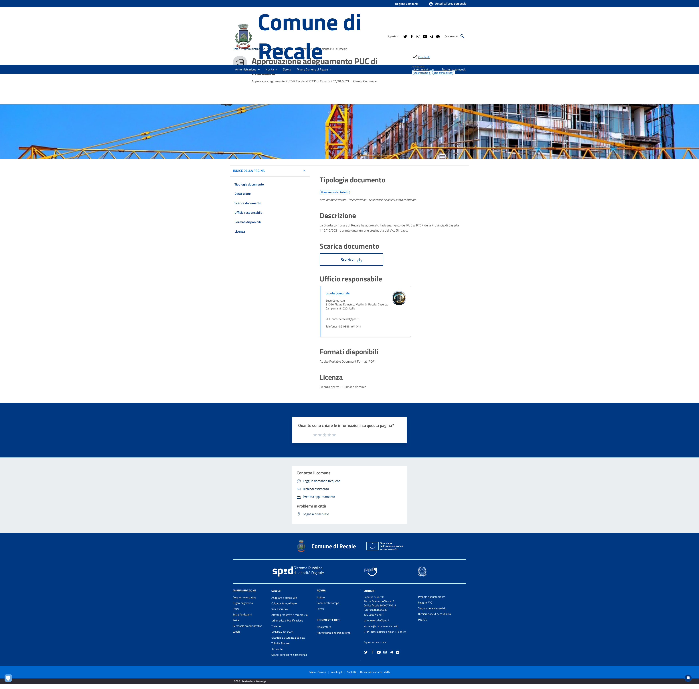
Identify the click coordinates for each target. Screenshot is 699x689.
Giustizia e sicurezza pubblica (288, 637)
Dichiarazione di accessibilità (434, 614)
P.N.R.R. (422, 619)
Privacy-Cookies (317, 672)
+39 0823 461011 (374, 615)
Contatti (369, 591)
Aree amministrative (244, 597)
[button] (447, 4)
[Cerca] (462, 36)
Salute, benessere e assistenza (289, 655)
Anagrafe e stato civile (284, 598)
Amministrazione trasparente (334, 633)
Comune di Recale (309, 36)
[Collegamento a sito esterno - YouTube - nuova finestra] (424, 36)
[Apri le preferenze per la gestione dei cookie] (9, 679)
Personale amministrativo (247, 626)
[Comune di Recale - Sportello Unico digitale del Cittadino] (243, 35)
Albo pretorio (324, 627)
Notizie (321, 597)
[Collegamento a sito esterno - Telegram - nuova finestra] (431, 36)
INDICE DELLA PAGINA (249, 170)
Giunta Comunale (338, 293)
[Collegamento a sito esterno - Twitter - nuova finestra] (405, 36)
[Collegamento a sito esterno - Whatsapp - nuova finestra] (438, 36)
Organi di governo (243, 603)
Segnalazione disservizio (432, 608)
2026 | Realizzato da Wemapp (250, 681)
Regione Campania (406, 3)
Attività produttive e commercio (289, 615)
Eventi (320, 609)
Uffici (236, 609)
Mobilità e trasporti (282, 632)
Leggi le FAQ (425, 602)
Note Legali (336, 672)
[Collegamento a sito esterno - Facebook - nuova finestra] (411, 36)
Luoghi (236, 631)
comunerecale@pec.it (376, 620)
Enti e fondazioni (242, 614)
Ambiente (277, 649)
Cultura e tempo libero (284, 603)
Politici (236, 620)
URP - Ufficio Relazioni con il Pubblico (385, 632)
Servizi (276, 591)
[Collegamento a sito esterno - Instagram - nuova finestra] (418, 36)
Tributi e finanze (280, 643)
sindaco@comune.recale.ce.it (381, 626)
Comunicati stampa (328, 603)
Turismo (276, 626)
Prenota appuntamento (431, 597)
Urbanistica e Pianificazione (287, 620)
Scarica (348, 259)
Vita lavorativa (279, 609)
